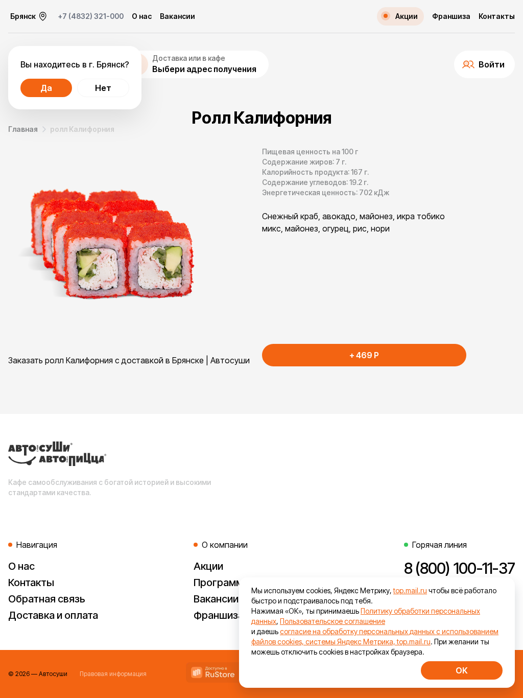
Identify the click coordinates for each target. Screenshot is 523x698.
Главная (23, 129)
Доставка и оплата (53, 615)
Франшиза (451, 16)
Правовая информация (113, 674)
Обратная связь (46, 599)
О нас (142, 16)
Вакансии (177, 16)
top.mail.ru (410, 590)
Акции (208, 566)
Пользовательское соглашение (332, 621)
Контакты (497, 16)
